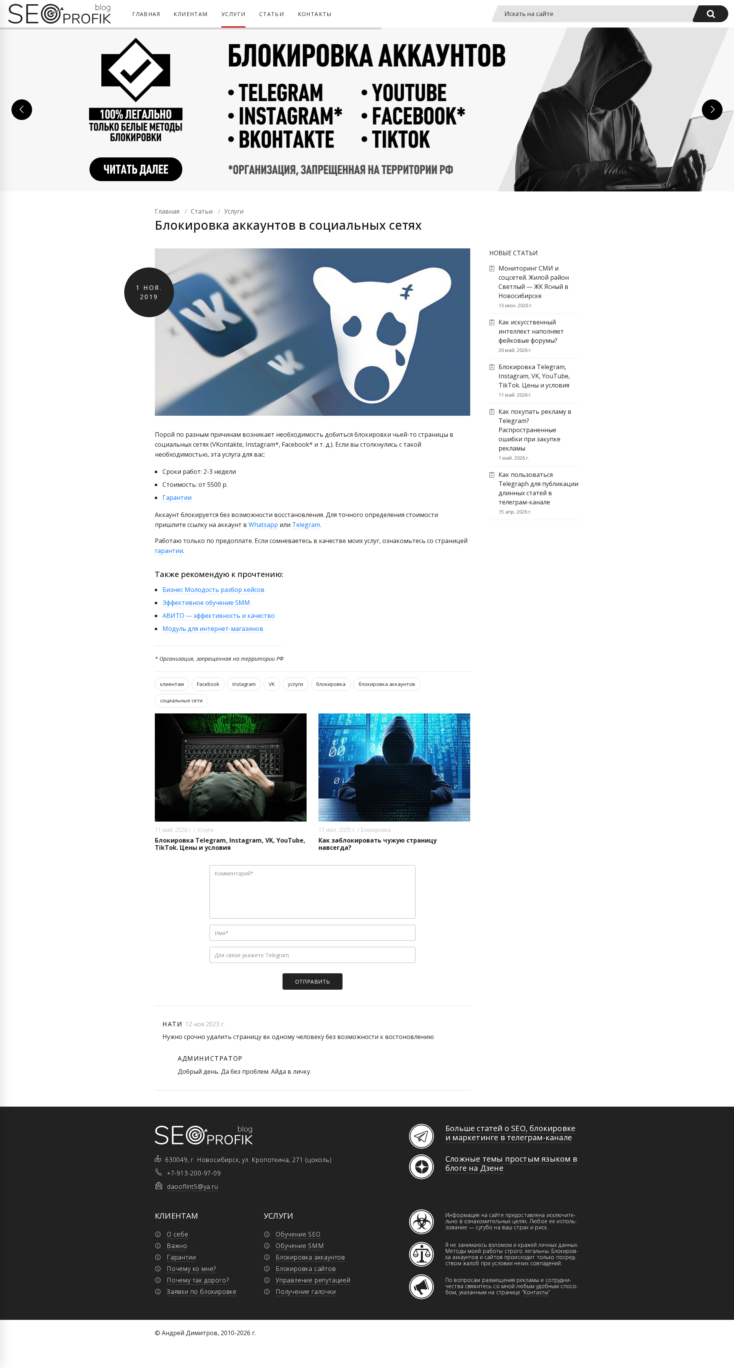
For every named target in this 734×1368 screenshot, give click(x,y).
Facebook (208, 684)
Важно (177, 1246)
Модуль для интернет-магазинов (212, 628)
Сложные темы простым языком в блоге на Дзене (511, 1163)
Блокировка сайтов (306, 1268)
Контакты (315, 14)
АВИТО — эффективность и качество (218, 615)
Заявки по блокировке (202, 1291)
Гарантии (177, 497)
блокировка (331, 684)
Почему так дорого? (198, 1280)
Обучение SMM (300, 1246)
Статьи (271, 14)
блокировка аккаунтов (387, 684)
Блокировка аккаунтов (310, 1257)
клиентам (172, 684)
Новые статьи (513, 253)
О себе (177, 1234)
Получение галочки (306, 1291)
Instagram (244, 684)
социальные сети (181, 700)
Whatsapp (263, 524)
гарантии (169, 550)
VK (272, 684)
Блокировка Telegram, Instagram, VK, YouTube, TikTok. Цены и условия (230, 844)
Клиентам (191, 14)
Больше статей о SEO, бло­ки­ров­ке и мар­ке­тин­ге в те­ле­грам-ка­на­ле (510, 1133)
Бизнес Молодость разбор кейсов (213, 589)
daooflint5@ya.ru (192, 1186)
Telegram (306, 524)
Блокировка (376, 829)
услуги (295, 684)
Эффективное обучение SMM (206, 602)
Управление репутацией (313, 1280)
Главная (146, 14)
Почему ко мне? (191, 1268)
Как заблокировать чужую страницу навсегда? (377, 844)
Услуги (233, 14)
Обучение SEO (298, 1234)
